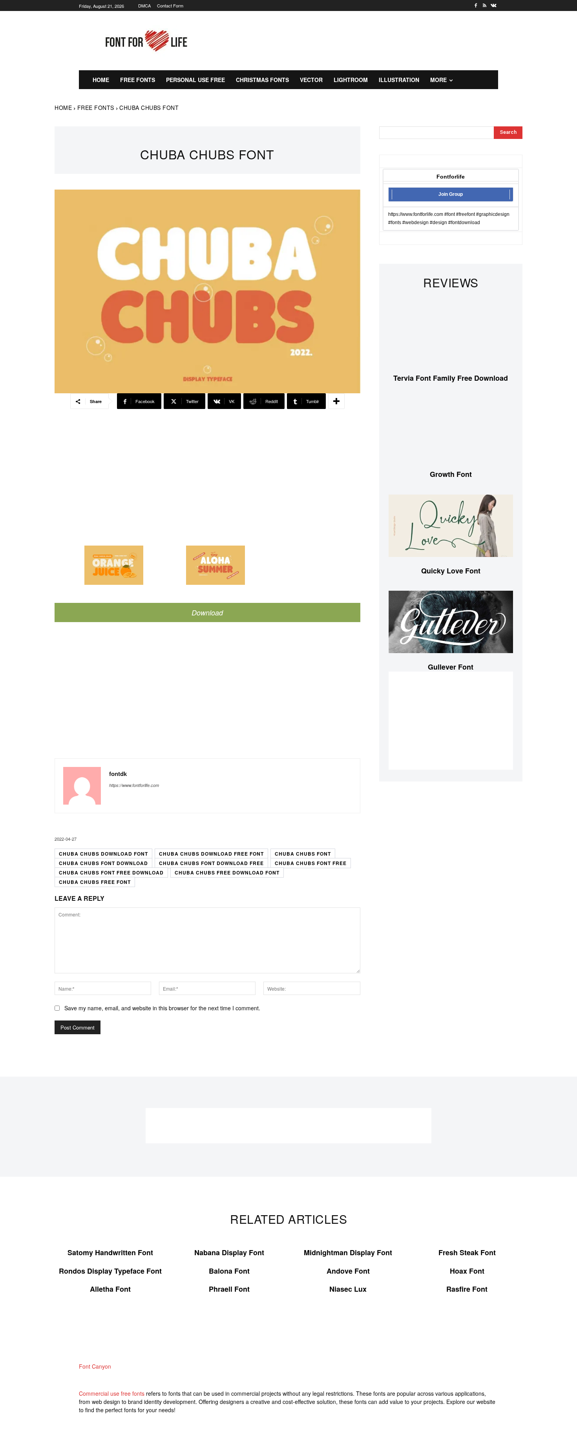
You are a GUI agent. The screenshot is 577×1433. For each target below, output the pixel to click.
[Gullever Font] (451, 622)
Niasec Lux (348, 1289)
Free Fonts (95, 107)
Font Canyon (95, 1366)
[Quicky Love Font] (451, 526)
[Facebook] (475, 5)
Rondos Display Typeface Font (110, 1271)
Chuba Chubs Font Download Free (211, 863)
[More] (336, 401)
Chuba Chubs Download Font (103, 853)
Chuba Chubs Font (303, 853)
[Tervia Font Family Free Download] (451, 333)
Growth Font (451, 474)
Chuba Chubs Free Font (95, 881)
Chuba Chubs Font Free (311, 863)
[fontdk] (82, 786)
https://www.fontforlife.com (134, 785)
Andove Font (348, 1271)
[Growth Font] (451, 429)
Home (63, 107)
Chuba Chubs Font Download (103, 863)
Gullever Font (450, 667)
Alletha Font (110, 1289)
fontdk (118, 774)
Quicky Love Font (450, 571)
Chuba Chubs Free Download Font (227, 872)
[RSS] (484, 5)
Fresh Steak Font (467, 1252)
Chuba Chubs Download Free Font (211, 853)
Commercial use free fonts (111, 1393)
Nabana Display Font (229, 1252)
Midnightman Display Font (348, 1252)
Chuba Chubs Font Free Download (111, 872)
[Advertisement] (365, 39)
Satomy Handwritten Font (110, 1252)
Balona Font (229, 1271)
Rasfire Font (467, 1289)
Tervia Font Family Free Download (450, 378)
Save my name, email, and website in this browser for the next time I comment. (162, 1008)
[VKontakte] (493, 5)
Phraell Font (229, 1289)
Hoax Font (467, 1271)
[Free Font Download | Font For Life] (145, 41)
